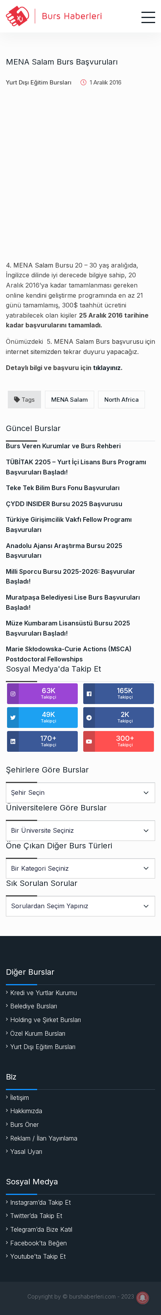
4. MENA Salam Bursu (39, 265)
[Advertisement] (80, 179)
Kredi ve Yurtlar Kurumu (43, 993)
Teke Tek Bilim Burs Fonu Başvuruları (63, 488)
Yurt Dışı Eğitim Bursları (39, 82)
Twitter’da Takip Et (36, 1216)
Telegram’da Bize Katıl (41, 1229)
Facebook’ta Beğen (38, 1243)
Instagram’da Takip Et (40, 1202)
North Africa (121, 399)
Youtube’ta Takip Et (38, 1256)
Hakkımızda (26, 1111)
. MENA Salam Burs (80, 341)
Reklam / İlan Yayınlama (43, 1138)
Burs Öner (24, 1124)
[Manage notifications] (142, 1298)
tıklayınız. (108, 368)
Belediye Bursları (33, 1006)
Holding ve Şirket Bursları (45, 1020)
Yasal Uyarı (26, 1151)
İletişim (19, 1097)
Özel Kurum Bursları (37, 1033)
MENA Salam (69, 399)
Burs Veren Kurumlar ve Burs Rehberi (63, 446)
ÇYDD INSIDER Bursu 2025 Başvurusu (64, 504)
